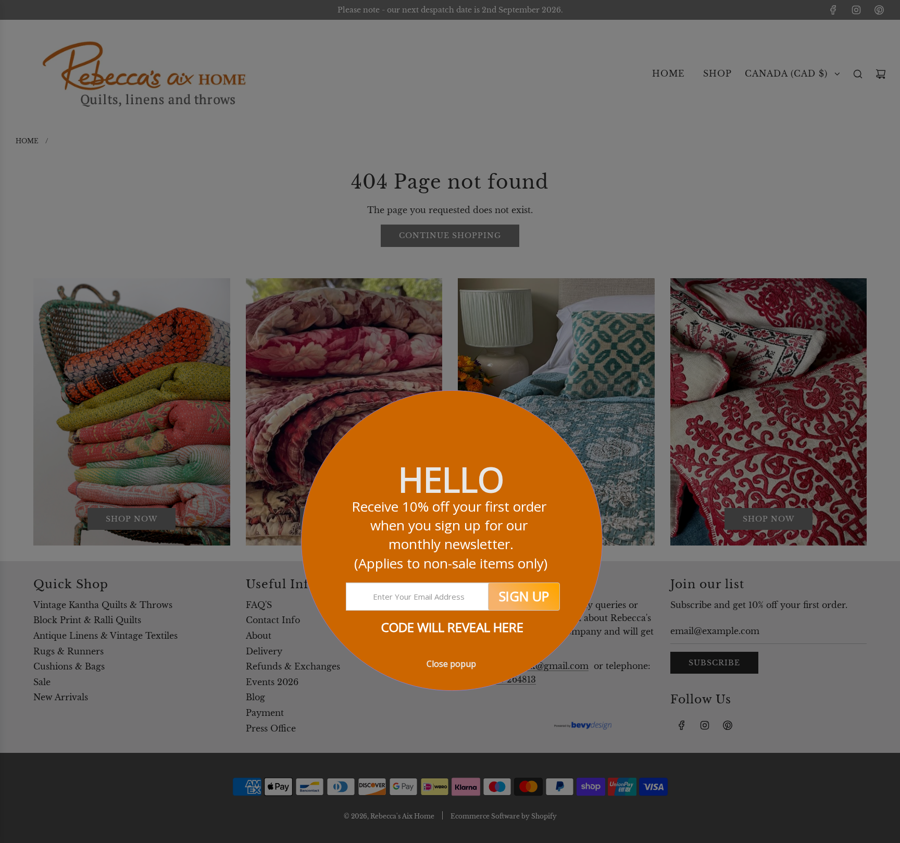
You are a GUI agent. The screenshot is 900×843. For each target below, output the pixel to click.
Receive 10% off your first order (451, 535)
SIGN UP (524, 596)
